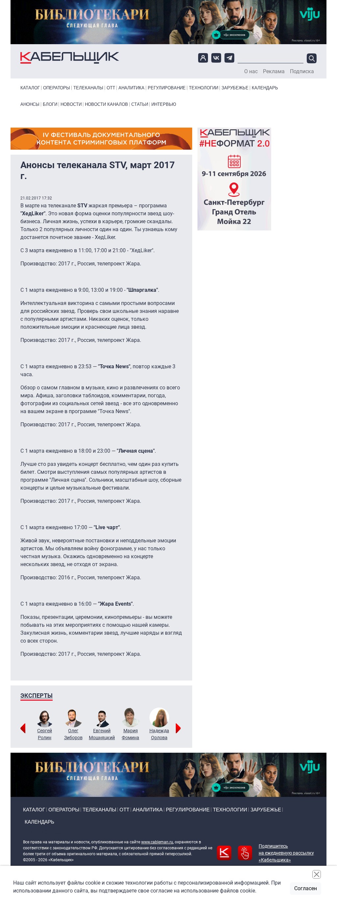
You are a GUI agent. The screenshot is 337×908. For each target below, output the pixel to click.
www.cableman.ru (157, 842)
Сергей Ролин (44, 734)
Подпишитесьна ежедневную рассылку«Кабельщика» (286, 853)
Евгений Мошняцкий (102, 734)
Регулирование (167, 88)
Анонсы (29, 104)
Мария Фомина (130, 734)
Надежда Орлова (159, 734)
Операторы (56, 88)
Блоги (50, 104)
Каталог (30, 88)
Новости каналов (106, 104)
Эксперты (36, 695)
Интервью (163, 104)
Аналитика (131, 88)
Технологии (203, 88)
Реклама (274, 72)
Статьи (139, 104)
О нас (251, 72)
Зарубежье (234, 88)
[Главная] (69, 58)
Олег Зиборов (73, 734)
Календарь (265, 88)
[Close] (316, 874)
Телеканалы (88, 88)
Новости (71, 104)
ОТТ (111, 88)
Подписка (302, 72)
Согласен (305, 888)
